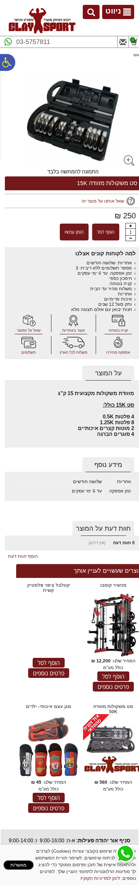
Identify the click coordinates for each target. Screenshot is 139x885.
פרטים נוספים (113, 687)
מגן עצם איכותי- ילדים (48, 706)
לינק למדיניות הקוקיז (100, 878)
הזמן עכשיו (74, 232)
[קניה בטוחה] (118, 320)
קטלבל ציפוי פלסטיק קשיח (48, 587)
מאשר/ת (18, 865)
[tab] (108, 373)
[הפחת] (130, 238)
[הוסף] (130, 225)
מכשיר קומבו (113, 585)
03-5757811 (33, 41)
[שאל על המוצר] (28, 320)
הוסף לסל (105, 232)
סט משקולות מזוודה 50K (113, 709)
